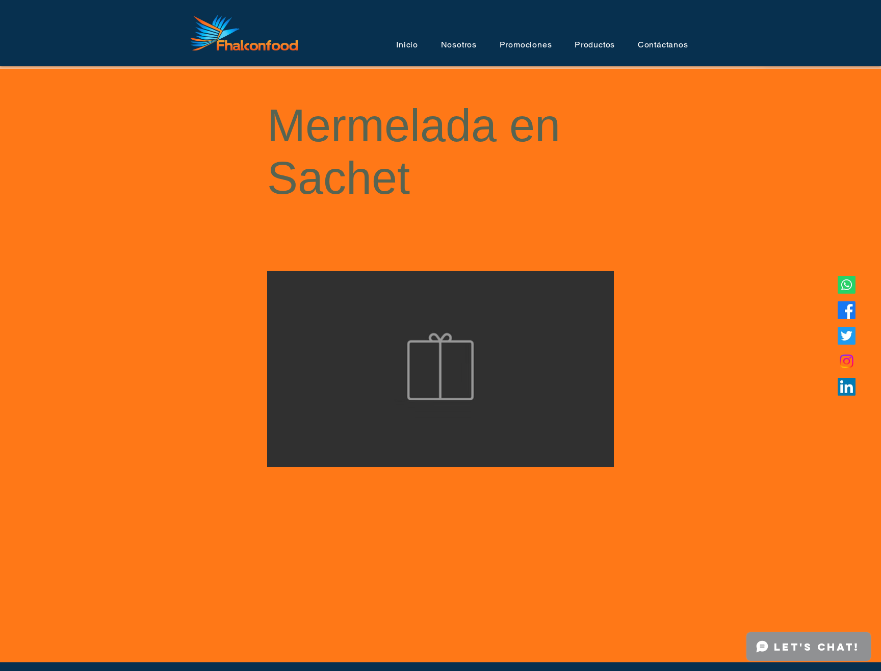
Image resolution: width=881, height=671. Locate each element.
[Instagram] (847, 361)
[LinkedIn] (847, 387)
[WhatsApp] (847, 285)
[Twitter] (847, 336)
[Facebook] (847, 310)
